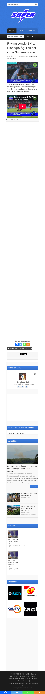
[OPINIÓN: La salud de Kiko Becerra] (13, 555)
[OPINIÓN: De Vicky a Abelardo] (13, 534)
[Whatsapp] (24, 344)
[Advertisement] (22, 201)
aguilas (12, 348)
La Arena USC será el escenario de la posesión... (29, 508)
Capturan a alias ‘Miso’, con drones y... (29, 494)
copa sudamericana (21, 348)
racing (30, 348)
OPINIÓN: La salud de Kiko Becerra (13, 562)
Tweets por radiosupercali (16, 433)
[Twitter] (20, 344)
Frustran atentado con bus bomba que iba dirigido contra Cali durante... (22, 468)
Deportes (25, 56)
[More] (28, 344)
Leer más (34, 487)
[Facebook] (17, 344)
